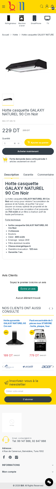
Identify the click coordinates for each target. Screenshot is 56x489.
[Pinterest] (10, 458)
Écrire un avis (28, 288)
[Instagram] (16, 458)
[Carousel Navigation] (51, 308)
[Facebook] (4, 458)
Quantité (6, 138)
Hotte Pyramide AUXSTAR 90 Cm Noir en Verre (40, 323)
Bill (22, 485)
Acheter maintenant (28, 151)
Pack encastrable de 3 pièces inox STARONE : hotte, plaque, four (15, 323)
